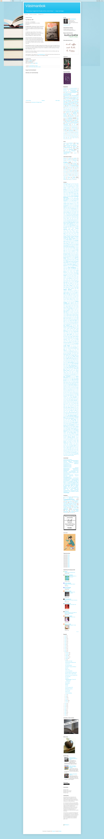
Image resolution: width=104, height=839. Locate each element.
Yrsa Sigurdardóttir (73, 452)
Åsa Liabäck (68, 455)
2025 (65, 637)
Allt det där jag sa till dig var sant (70, 662)
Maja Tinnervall (74, 357)
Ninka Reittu (65, 395)
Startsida (26, 14)
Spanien (70, 175)
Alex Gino (75, 186)
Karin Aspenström (73, 325)
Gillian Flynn (65, 278)
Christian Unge (65, 238)
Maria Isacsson (65, 364)
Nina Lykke (73, 394)
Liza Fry (67, 351)
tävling (66, 130)
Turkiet (64, 177)
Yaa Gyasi (67, 451)
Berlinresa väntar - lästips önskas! (70, 673)
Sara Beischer (65, 415)
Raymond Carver (67, 408)
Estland (76, 162)
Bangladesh (65, 159)
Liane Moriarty (74, 341)
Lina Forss (71, 343)
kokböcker (76, 147)
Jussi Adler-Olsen (76, 322)
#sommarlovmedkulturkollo (67, 93)
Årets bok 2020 (68, 131)
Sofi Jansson (76, 425)
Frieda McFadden (74, 275)
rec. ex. (73, 124)
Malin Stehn (72, 360)
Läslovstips (76, 106)
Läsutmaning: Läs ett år (72, 503)
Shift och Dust (67, 691)
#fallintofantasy (76, 463)
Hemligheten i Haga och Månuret (70, 666)
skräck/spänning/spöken (67, 151)
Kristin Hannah (65, 337)
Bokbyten (71, 98)
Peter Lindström (67, 402)
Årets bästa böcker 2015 (72, 134)
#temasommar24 (66, 95)
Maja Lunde (70, 357)
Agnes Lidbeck (68, 184)
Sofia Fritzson (65, 426)
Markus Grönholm (68, 371)
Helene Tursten (70, 286)
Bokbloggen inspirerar (69, 688)
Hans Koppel (74, 283)
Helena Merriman (75, 285)
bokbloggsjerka (76, 487)
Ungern (69, 178)
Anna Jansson (74, 200)
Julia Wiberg (75, 321)
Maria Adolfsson (71, 362)
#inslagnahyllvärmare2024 (74, 470)
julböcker (70, 120)
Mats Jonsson (76, 375)
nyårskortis (75, 123)
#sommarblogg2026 (73, 92)
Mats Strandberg (67, 376)
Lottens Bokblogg (68, 587)
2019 (65, 645)
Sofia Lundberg (75, 426)
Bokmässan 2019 (69, 99)
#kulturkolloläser (73, 90)
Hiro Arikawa (65, 288)
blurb (70, 113)
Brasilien (73, 159)
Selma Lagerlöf (74, 422)
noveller (74, 148)
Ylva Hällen (71, 451)
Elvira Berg (68, 259)
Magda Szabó (70, 356)
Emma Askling (65, 262)
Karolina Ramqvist (70, 328)
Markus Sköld (69, 372)
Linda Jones (68, 344)
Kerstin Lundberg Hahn (67, 332)
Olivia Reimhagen (73, 397)
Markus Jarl (74, 371)
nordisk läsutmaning (74, 489)
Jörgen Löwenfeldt (69, 323)
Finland (68, 163)
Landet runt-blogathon (71, 106)
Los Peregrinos (67, 681)
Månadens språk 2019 (67, 486)
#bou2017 (70, 461)
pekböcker (65, 149)
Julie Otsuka (71, 322)
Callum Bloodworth (72, 222)
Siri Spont (68, 425)
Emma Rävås (74, 263)
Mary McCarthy (67, 375)
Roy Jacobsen (76, 411)
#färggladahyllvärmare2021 (67, 464)
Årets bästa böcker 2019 (67, 136)
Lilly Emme (69, 342)
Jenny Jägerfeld (66, 303)
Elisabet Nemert (66, 257)
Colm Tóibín (71, 243)
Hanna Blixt (65, 282)
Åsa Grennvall (69, 454)
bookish (66, 118)
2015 (69, 559)
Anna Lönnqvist (70, 203)
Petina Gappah (72, 402)
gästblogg (66, 120)
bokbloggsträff (75, 113)
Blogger (60, 831)
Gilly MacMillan (69, 278)
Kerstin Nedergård (73, 332)
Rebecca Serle (72, 408)
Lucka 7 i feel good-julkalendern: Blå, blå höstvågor (72, 766)
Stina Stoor (65, 430)
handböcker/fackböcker (67, 147)
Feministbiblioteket (68, 599)
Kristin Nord (74, 337)
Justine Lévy (65, 323)
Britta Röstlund (65, 222)
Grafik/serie (65, 143)
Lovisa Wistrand (74, 353)
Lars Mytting (76, 339)
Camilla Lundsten (66, 224)
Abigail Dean (70, 183)
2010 (65, 709)
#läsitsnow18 (65, 475)
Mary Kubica (73, 374)
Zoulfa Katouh (72, 453)
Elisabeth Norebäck (72, 257)
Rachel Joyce (68, 406)
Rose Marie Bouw (69, 411)
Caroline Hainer (69, 227)
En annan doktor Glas (73, 604)
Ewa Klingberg (72, 267)
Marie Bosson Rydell (73, 366)
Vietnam (73, 178)
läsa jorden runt (69, 510)
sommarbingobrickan (41, 54)
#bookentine (65, 461)
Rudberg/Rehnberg (66, 412)
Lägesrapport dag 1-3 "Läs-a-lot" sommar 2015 (70, 680)
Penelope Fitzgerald (66, 400)
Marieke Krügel (68, 369)
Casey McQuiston (72, 230)
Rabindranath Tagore (73, 405)
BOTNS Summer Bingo (32, 66)
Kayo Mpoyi (76, 330)
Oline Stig (68, 397)
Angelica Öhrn (75, 193)
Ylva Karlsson (75, 451)
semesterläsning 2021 (66, 125)
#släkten (66, 92)
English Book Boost (68, 501)
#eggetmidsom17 (65, 462)
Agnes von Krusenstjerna (74, 184)
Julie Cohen (67, 322)
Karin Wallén (73, 327)
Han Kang (76, 281)
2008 (65, 712)
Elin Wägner (76, 256)
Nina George (65, 394)
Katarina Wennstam (72, 329)
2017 (69, 557)
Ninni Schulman (70, 395)
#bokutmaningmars (74, 460)
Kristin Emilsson (75, 336)
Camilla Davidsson (70, 223)
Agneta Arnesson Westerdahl (68, 185)
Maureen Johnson (75, 377)
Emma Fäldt (74, 262)
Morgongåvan (67, 683)
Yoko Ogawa (68, 452)
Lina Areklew (76, 342)
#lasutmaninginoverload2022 (67, 472)
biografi (77, 143)
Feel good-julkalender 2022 (72, 102)
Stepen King (72, 429)
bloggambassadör (69, 111)
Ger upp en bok (73, 104)
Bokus (32, 63)
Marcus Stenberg (70, 361)
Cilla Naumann (68, 241)
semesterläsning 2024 (66, 126)
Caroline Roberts (71, 228)
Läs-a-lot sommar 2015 (69, 687)
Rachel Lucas (76, 406)
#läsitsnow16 (76, 474)
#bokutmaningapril (66, 460)
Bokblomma (67, 611)
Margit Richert (65, 362)
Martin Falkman (76, 373)
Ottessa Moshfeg (69, 398)
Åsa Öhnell (72, 455)
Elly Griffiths (74, 258)
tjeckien (72, 179)
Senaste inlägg (28, 100)
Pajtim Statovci (74, 398)
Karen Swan (76, 324)
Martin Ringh (65, 374)
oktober (66, 655)
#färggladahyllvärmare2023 (67, 465)
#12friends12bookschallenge (67, 459)
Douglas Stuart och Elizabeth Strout (70, 572)
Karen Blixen (69, 324)
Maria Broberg (76, 362)
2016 (69, 558)
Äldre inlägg (58, 100)
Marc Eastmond (65, 361)
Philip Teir (65, 404)
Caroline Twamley (70, 229)
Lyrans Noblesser (68, 603)
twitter (72, 129)
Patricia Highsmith (71, 399)
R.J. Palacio (67, 405)
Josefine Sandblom (73, 319)
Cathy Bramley (74, 232)
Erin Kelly (77, 264)
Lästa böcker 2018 (74, 108)
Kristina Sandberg (73, 338)
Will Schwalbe (70, 450)
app (74, 110)
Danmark (75, 160)
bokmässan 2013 (73, 115)
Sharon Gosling (68, 423)
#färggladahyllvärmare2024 (67, 466)
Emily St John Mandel (75, 261)
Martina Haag (69, 374)
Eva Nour (67, 266)
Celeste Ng (74, 234)
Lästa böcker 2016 (74, 107)
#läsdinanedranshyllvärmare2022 (68, 474)
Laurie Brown (70, 340)
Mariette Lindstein (66, 370)
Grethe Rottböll (73, 279)
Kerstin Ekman (76, 331)
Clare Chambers (71, 242)
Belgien (69, 159)
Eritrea (72, 162)
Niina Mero (77, 392)
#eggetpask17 (71, 462)
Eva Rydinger (72, 266)
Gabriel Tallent (76, 276)
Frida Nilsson (74, 274)
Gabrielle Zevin (70, 277)
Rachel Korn (72, 406)
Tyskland (68, 177)
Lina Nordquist (76, 343)
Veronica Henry (73, 446)
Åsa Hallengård (74, 454)
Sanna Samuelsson (75, 414)
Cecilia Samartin (69, 234)
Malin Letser (75, 359)
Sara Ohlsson (73, 417)
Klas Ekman (65, 336)
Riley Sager (74, 409)
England (65, 162)
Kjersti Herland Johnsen (70, 335)
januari (66, 701)
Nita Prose (74, 395)
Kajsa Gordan (74, 323)
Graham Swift (68, 279)
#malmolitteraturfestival (66, 91)
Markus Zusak (74, 372)
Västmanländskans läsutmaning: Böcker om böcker (73, 758)
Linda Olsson (76, 344)
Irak (72, 166)
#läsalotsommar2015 (66, 473)
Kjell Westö (69, 334)
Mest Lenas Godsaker (68, 616)
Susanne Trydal (75, 431)
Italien (71, 167)
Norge (75, 170)
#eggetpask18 (76, 462)
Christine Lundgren (66, 240)
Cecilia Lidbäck (68, 233)
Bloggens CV (40, 14)
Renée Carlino (65, 409)
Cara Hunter (67, 225)
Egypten (75, 161)
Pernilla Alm (68, 401)
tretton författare (71, 512)
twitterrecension (76, 129)
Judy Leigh (67, 321)
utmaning (76, 491)
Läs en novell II (68, 484)
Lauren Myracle (65, 340)
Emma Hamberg (69, 263)
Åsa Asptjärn (77, 453)
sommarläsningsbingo (66, 127)
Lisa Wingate (70, 350)
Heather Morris (74, 284)
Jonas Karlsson (68, 318)
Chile (64, 160)
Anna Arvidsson (70, 199)
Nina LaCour (69, 394)
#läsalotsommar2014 (75, 472)
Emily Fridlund (74, 260)
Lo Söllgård (30, 60)
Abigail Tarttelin (74, 183)
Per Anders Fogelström (73, 400)
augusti (66, 658)
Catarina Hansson (69, 231)
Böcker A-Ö (75, 99)
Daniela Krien (73, 244)
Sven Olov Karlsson (72, 432)
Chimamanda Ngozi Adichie (68, 237)
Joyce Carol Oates (73, 320)
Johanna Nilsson (69, 315)
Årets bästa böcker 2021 (72, 137)
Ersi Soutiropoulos (69, 265)
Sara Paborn (76, 417)
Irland (77, 166)
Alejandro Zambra (71, 186)
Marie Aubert (67, 366)
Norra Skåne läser (75, 505)
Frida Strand (69, 275)
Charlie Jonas (68, 235)
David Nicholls (71, 246)
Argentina (70, 158)
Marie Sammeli (65, 368)
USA (74, 177)
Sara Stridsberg (65, 418)
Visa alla (77, 631)
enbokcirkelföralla (68, 119)
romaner (39, 66)
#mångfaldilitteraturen (74, 91)
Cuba (71, 160)
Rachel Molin (65, 407)
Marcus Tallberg (76, 361)
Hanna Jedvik (70, 282)
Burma (76, 159)
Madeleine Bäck (68, 355)
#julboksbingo (65, 471)
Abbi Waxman (65, 183)
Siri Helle (76, 424)
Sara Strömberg (71, 418)
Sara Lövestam (74, 416)
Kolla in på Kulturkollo (71, 105)
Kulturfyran (74, 483)
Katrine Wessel (72, 330)
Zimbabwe (64, 179)
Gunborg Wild (73, 280)
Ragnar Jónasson (71, 407)
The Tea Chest (67, 690)
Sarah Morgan (73, 419)
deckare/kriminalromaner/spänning (70, 145)
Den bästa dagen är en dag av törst (71, 672)
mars (66, 699)
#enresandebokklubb (66, 463)
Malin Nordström (68, 360)
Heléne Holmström (75, 286)
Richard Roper (70, 409)
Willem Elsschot (74, 450)
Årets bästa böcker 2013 (70, 133)
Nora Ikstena (75, 396)
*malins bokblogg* (68, 583)
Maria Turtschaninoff (72, 365)
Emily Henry (68, 261)
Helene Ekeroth (65, 286)
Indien (66, 166)
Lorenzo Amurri (75, 351)
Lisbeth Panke (74, 350)
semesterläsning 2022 (74, 125)
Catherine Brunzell (69, 232)
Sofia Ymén (69, 427)
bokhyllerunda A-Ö (66, 488)
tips (64, 129)
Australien (75, 158)
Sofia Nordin (65, 427)
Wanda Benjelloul (74, 449)
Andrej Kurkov (70, 192)
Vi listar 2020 (73, 109)
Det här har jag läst (68, 591)
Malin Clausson (74, 358)
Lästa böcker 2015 (68, 107)
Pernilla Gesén (72, 401)
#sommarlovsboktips (67, 94)
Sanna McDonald (70, 414)
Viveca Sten (69, 449)
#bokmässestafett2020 (73, 88)
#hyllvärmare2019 (75, 469)
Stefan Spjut (68, 429)
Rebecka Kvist (76, 408)
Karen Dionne (73, 324)
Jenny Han (76, 302)
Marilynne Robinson (73, 370)
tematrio (72, 128)
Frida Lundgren (65, 274)
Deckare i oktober (75, 500)
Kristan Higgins (70, 336)
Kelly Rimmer (65, 331)
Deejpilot (53, 831)
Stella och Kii (67, 669)
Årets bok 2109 (69, 132)
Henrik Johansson (66, 287)
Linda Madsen (72, 344)
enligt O (66, 571)
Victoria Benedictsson (75, 447)
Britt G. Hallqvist (72, 221)
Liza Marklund (71, 351)
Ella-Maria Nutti (69, 258)
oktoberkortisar (65, 124)
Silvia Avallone (67, 424)
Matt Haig (73, 376)
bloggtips (64, 113)
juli (66, 659)
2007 (65, 713)
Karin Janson (75, 326)
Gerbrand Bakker (75, 277)
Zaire (76, 178)
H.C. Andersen (72, 281)
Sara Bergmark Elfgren (72, 415)
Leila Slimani (75, 340)
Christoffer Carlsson (71, 240)
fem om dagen (74, 119)
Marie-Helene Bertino (71, 368)
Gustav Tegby (68, 281)
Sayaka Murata (72, 421)
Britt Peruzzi (76, 221)
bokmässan (65, 115)
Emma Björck (70, 262)
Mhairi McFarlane (75, 379)
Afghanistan (65, 158)
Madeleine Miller (73, 355)
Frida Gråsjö (76, 273)
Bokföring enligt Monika (69, 575)
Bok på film (66, 98)
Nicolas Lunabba (72, 392)
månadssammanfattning (74, 122)
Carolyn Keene (76, 229)
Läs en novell (72, 502)
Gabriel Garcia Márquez (70, 276)
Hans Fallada (70, 283)
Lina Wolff (64, 344)
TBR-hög (66, 684)
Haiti (68, 165)
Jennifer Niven (69, 301)
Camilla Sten (71, 224)
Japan (76, 167)
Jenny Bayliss (73, 301)
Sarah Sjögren (69, 420)
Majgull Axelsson (69, 358)
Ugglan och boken (68, 624)
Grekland (71, 164)
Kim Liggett (70, 333)
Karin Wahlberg (68, 327)
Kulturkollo (64, 106)
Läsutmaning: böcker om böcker (71, 485)
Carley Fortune (74, 226)
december (67, 652)
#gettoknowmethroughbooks (73, 89)
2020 (69, 554)
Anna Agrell (71, 198)
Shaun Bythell (73, 423)
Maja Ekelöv (65, 357)
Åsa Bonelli (65, 454)
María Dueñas (72, 375)
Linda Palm (66, 346)
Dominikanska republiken (67, 161)
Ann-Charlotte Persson (72, 197)
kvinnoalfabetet (73, 488)
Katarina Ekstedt (66, 329)
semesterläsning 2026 (74, 126)
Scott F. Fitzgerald (69, 422)
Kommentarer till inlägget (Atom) (36, 102)
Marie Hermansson (70, 367)
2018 (69, 556)
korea (68, 179)
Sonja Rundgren (67, 428)
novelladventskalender (68, 123)
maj (66, 696)
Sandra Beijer (76, 413)
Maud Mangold (70, 377)
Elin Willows (73, 256)
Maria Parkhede (65, 365)
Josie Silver (67, 320)
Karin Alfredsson (66, 325)
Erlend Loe (65, 265)
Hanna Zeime (74, 282)
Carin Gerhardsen (72, 225)
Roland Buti (68, 410)
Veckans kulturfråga (66, 109)
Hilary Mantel (76, 287)
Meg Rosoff (74, 378)
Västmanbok (36, 6)
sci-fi (77, 149)
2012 (65, 706)
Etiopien (64, 163)
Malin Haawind (71, 359)
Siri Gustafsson (71, 424)
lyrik (69, 148)
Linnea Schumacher (73, 348)
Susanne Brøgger (70, 431)
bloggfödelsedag (76, 111)
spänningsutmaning (74, 127)
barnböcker (71, 143)
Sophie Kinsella (73, 428)
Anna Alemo (65, 199)
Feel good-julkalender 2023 (68, 103)
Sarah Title (74, 420)
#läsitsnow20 (71, 475)
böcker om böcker (71, 144)
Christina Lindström (72, 238)
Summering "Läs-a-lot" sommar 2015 (71, 675)
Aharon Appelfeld (75, 185)
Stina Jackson (76, 429)
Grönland (75, 164)
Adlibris (36, 63)
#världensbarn (76, 96)
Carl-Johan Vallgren (69, 226)
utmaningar (71, 130)
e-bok (77, 118)
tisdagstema (68, 129)
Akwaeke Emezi (65, 186)
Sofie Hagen (73, 427)
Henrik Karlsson (71, 287)
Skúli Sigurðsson (72, 425)
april (66, 697)
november (67, 654)
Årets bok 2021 (74, 131)
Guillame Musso (68, 280)
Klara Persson (76, 335)
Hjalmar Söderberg (71, 288)
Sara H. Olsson (69, 416)
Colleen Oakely (66, 243)
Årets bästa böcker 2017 (73, 135)
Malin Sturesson (76, 360)
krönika (66, 148)
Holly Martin (76, 288)
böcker (37, 66)
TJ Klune (72, 433)
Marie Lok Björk (75, 367)
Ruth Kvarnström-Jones (73, 412)
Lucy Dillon (69, 354)
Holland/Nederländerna (74, 165)
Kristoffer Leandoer (71, 339)
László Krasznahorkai (74, 354)
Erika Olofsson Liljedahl (71, 264)
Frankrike (74, 163)
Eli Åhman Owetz (66, 254)
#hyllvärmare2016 (66, 468)
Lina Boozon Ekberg (66, 343)
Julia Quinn (71, 321)
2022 (65, 641)
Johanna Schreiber (75, 315)
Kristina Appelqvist (67, 338)
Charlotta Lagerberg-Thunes (74, 235)
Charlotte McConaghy (74, 236)
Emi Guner (70, 260)
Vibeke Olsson (69, 447)
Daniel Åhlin (69, 244)
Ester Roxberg (75, 265)
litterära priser (74, 121)
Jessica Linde (68, 306)
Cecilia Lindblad (73, 233)
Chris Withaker (76, 237)
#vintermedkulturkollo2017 (68, 96)
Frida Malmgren (70, 274)
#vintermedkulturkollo (74, 95)
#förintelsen (65, 89)
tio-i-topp (75, 128)
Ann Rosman (69, 196)
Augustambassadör (66, 97)
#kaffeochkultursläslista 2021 (73, 471)
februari (66, 700)
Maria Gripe (70, 363)
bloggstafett (74, 112)
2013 (65, 705)
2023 (65, 640)
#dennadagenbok (75, 461)
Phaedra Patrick (76, 403)
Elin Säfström (69, 256)
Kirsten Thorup (75, 333)
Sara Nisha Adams (68, 417)
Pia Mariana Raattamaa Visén (71, 404)
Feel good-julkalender (67, 100)
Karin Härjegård (70, 326)
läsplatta (68, 122)
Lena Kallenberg (69, 341)
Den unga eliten (67, 676)
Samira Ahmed (72, 413)
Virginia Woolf (65, 449)
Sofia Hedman (71, 426)
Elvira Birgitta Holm (73, 259)
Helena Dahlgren (69, 285)
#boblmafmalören (65, 88)
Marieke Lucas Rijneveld (74, 369)
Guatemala (65, 165)
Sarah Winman (68, 421)
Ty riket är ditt (67, 663)
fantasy (74, 146)
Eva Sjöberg (76, 266)
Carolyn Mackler (65, 230)
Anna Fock (74, 199)
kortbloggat (68, 121)
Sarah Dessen (68, 419)
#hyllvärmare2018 (66, 469)
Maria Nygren (76, 364)
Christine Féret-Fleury (75, 239)
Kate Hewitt (68, 330)
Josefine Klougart (67, 319)
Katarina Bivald (76, 328)
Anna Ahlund (76, 198)
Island (66, 167)
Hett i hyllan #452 (67, 588)
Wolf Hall (66, 668)
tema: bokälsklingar (66, 128)
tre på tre (66, 512)
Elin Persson (65, 256)
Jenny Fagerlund (71, 302)
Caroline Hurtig (74, 227)
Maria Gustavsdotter (75, 363)
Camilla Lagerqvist (75, 223)
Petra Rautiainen (65, 403)
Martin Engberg (71, 373)
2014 (65, 703)
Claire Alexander (72, 241)
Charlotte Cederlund (66, 236)
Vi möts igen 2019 (70, 487)
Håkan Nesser (67, 289)
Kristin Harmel (70, 337)
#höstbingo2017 (66, 470)
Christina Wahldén (69, 239)
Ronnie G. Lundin (73, 410)
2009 (65, 710)
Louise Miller (69, 353)
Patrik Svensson (76, 399)
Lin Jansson (73, 342)
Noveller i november (68, 506)
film (77, 119)
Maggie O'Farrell (75, 356)
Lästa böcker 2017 (66, 108)
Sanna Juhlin (65, 414)
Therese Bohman (71, 436)
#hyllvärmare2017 (75, 468)
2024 (65, 638)
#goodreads (65, 90)
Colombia (67, 160)
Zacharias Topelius (67, 453)
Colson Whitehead (75, 243)
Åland (74, 179)
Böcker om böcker (33, 14)
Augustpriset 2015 (75, 97)
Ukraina (64, 178)
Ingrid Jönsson (66, 292)
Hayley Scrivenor (68, 284)
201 (68, 555)
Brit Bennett (68, 221)
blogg (77, 110)
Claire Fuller (77, 241)
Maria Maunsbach (71, 364)
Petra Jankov (76, 402)
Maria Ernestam (65, 363)
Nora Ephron (70, 396)
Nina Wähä (76, 394)
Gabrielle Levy (65, 277)
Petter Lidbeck (71, 403)
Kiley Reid (66, 333)
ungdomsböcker (66, 152)
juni (66, 694)
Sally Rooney (68, 413)
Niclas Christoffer (67, 392)
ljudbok (64, 122)
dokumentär (68, 146)
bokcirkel (69, 114)
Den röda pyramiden (68, 665)
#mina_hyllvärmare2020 (66, 476)
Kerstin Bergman (70, 331)
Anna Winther (65, 205)
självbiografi (73, 150)
